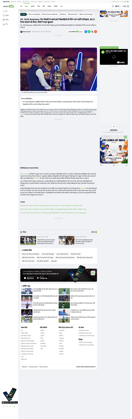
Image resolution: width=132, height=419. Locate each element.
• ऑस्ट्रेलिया (61, 330)
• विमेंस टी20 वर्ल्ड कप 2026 (84, 333)
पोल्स (6, 24)
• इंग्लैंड (60, 343)
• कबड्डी (42, 341)
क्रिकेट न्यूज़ (24, 359)
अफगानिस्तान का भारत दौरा (27, 354)
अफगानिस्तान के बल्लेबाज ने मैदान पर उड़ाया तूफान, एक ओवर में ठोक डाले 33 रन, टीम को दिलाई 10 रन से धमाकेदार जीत (51, 206)
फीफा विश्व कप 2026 (26, 335)
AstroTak (47, 1)
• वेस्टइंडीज (61, 348)
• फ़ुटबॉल (42, 335)
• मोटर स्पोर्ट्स (43, 346)
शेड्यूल (7, 15)
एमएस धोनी (83, 188)
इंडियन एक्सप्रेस (24, 174)
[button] (21, 6)
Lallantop (40, 1)
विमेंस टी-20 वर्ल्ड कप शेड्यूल (27, 341)
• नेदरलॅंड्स (61, 338)
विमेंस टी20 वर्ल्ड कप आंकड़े (27, 346)
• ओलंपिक (42, 333)
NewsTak (13, 1)
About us (24, 366)
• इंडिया (60, 333)
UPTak (19, 1)
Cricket (25, 10)
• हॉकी (41, 348)
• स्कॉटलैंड (61, 346)
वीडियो (6, 20)
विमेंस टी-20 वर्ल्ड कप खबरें (27, 351)
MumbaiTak (26, 1)
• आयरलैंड (61, 354)
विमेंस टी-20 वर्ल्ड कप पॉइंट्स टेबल (28, 343)
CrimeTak (33, 1)
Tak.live (53, 1)
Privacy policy (33, 366)
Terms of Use (43, 366)
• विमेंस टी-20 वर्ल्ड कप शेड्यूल (85, 342)
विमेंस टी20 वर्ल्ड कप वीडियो (27, 348)
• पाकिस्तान (61, 341)
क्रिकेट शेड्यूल (24, 333)
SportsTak (6, 1)
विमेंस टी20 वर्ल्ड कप (25, 338)
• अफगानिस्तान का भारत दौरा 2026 (86, 335)
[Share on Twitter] (92, 31)
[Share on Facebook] (85, 31)
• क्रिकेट (42, 330)
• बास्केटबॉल (43, 343)
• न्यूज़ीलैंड (61, 351)
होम (6, 11)
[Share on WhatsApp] (89, 31)
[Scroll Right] (96, 14)
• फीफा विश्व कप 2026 (83, 330)
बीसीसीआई (36, 178)
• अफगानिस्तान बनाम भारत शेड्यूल (86, 345)
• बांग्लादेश (61, 335)
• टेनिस (41, 338)
